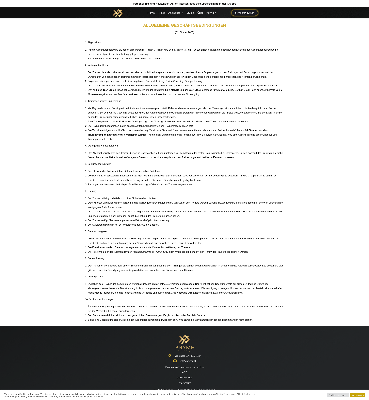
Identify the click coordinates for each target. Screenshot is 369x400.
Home (151, 12)
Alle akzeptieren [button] (358, 395)
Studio (190, 12)
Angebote (174, 12)
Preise (161, 12)
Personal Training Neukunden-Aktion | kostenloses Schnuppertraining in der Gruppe (184, 3)
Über (200, 12)
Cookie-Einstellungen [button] (338, 395)
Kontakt (211, 12)
